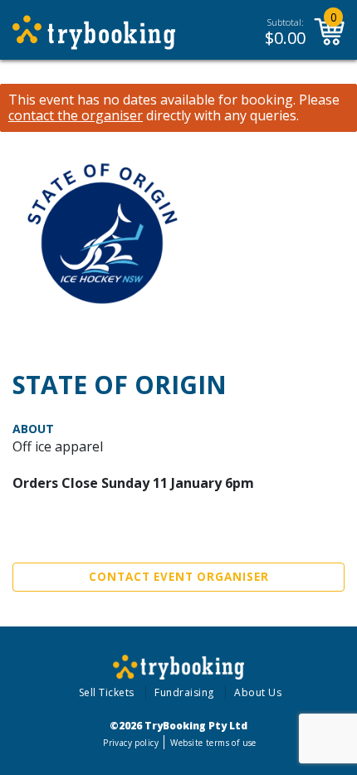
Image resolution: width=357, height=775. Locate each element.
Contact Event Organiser (179, 576)
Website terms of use (213, 742)
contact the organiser (75, 116)
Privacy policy (131, 742)
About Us (257, 692)
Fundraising (184, 692)
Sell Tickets (106, 692)
